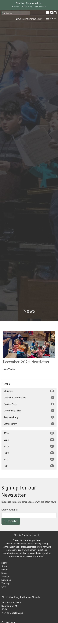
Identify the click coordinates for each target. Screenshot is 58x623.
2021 (28, 466)
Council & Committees (28, 397)
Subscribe (11, 521)
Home (4, 562)
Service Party (28, 404)
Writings (5, 576)
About (4, 566)
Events (4, 569)
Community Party (28, 410)
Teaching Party (28, 417)
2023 (28, 453)
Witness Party (28, 424)
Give (3, 586)
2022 (28, 459)
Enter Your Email (9, 509)
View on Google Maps (12, 613)
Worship (5, 583)
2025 (28, 439)
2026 (28, 433)
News (4, 573)
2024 (28, 446)
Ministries (28, 391)
